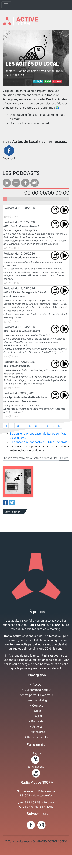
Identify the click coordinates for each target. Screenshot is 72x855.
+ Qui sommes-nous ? (36, 689)
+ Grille (36, 710)
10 (59, 425)
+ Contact (36, 705)
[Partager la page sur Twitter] (12, 502)
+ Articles (36, 726)
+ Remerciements (36, 737)
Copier (64, 457)
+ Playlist (36, 716)
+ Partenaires (36, 732)
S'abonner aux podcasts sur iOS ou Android (38, 442)
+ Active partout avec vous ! (36, 695)
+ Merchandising (36, 700)
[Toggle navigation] (6, 4)
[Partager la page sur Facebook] (5, 502)
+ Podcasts (36, 721)
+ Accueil (36, 684)
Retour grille (12, 512)
